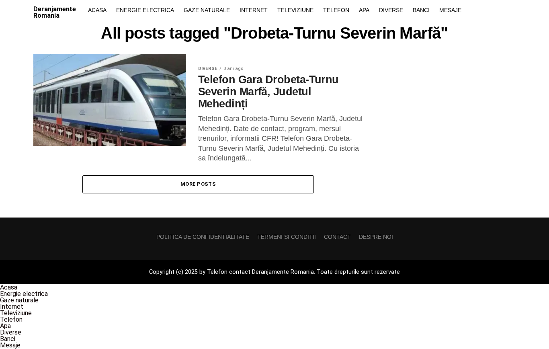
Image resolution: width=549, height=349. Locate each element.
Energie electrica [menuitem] (24, 294)
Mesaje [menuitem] (10, 345)
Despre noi (376, 237)
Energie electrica (145, 10)
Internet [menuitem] (11, 306)
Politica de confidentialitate (202, 237)
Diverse (391, 10)
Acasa (97, 10)
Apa (364, 10)
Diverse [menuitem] (10, 332)
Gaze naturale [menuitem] (19, 300)
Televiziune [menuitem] (16, 313)
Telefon (336, 10)
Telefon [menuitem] (11, 319)
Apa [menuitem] (5, 326)
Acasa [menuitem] (8, 287)
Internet (254, 10)
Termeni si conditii (286, 237)
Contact (337, 237)
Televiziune (295, 10)
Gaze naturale (207, 10)
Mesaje (450, 10)
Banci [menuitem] (7, 339)
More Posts (198, 184)
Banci (421, 10)
